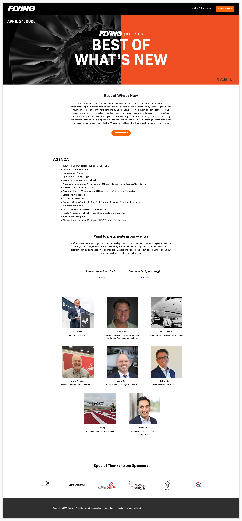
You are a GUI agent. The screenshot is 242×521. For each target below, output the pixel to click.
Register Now (225, 8)
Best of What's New (201, 8)
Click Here (100, 277)
